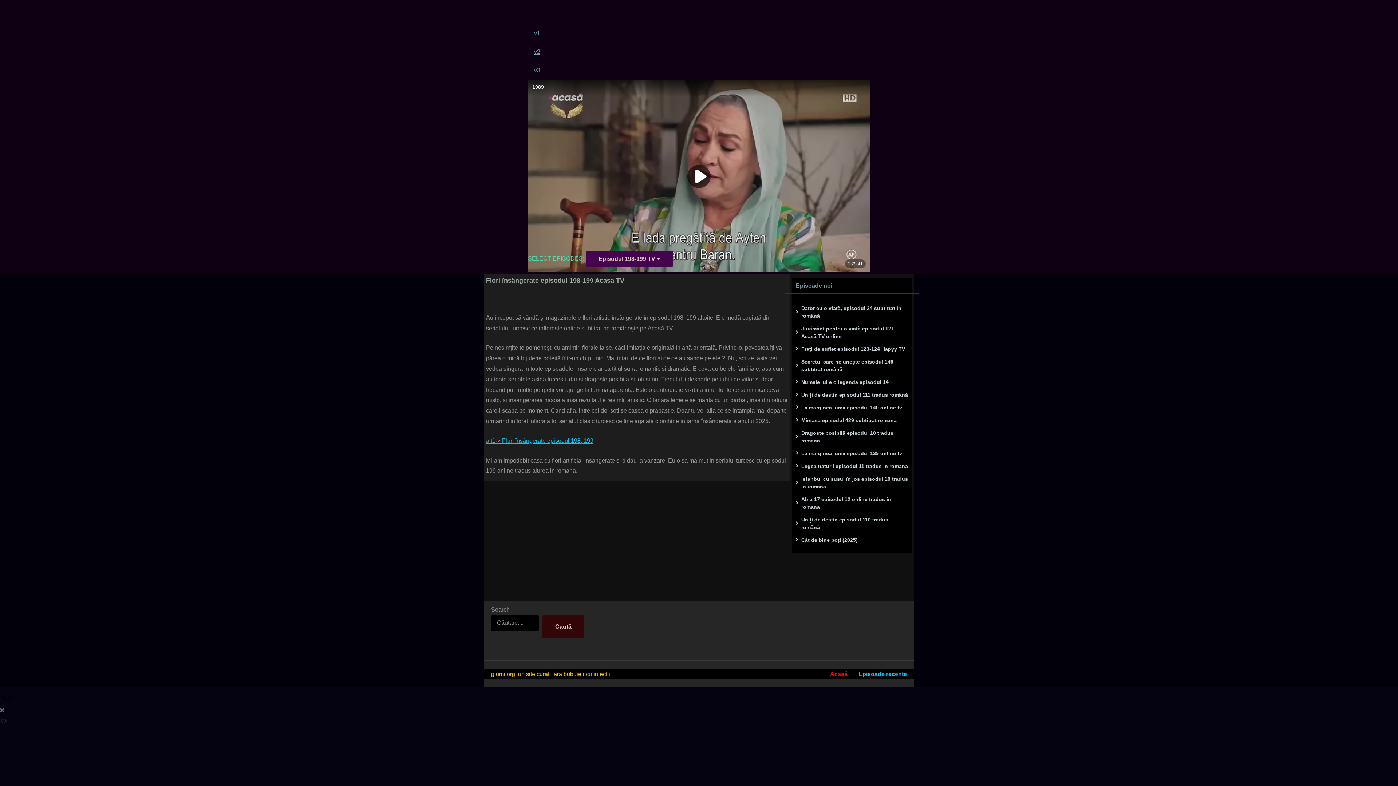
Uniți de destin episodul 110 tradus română (844, 523)
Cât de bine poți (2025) (829, 540)
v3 (537, 70)
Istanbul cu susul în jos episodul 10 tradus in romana (854, 482)
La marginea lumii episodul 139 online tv (851, 453)
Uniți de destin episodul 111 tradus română (854, 395)
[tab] (702, 33)
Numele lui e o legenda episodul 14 (845, 382)
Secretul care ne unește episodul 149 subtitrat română (847, 365)
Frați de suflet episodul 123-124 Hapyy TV (853, 349)
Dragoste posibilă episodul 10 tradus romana (847, 437)
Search (500, 610)
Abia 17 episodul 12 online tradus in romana (846, 503)
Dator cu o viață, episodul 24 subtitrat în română (851, 312)
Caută (563, 627)
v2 (537, 52)
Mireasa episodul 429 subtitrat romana (849, 420)
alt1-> (539, 441)
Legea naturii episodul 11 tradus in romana (854, 466)
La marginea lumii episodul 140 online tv (851, 407)
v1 (537, 33)
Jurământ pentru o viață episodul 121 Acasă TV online (847, 332)
